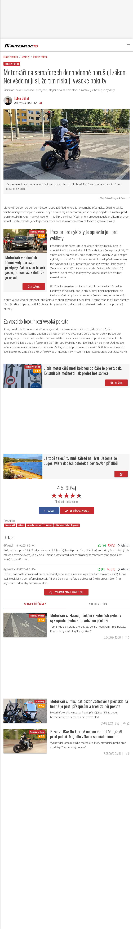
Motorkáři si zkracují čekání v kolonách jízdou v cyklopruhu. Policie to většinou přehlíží (85, 617)
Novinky (25, 57)
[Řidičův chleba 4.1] (25, 240)
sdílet (50, 510)
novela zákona (34, 525)
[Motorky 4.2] (25, 710)
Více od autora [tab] (98, 604)
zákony (48, 525)
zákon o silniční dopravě (66, 525)
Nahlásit (125, 545)
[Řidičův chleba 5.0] (25, 741)
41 (40, 103)
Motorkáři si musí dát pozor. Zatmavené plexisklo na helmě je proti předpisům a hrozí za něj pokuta (89, 703)
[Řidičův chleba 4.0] (25, 624)
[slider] (66, 494)
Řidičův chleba (40, 57)
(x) (103, 545)
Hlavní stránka (10, 57)
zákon (21, 525)
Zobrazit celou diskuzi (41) (68, 592)
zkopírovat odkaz (79, 510)
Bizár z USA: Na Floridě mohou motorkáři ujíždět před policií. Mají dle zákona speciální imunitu (86, 734)
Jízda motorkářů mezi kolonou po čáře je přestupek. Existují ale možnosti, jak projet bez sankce (83, 370)
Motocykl (10, 525)
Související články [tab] (35, 604)
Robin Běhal (21, 98)
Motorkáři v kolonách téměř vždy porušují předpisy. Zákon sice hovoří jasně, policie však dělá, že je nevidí (25, 267)
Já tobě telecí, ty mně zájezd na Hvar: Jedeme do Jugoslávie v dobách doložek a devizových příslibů (81, 460)
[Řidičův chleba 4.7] (22, 375)
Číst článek (34, 286)
